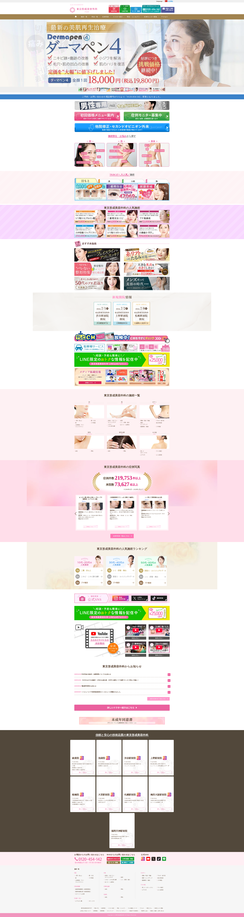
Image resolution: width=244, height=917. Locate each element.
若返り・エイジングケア (122, 577)
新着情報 (102, 910)
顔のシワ (84, 153)
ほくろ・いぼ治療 (129, 150)
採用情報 (95, 910)
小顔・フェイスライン (83, 162)
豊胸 (147, 149)
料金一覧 (95, 17)
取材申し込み (144, 910)
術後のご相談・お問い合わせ (157, 910)
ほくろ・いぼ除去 (124, 424)
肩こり (147, 145)
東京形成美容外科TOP (86, 908)
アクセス (164, 17)
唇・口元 (96, 162)
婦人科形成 (147, 162)
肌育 (121, 420)
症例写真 (105, 17)
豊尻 (158, 161)
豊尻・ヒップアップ (147, 878)
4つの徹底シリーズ (132, 908)
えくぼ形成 (85, 157)
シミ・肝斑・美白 (124, 422)
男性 (92, 451)
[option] (122, 53)
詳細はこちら (89, 526)
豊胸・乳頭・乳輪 (145, 420)
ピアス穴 (142, 454)
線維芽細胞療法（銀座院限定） (83, 889)
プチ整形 (93, 422)
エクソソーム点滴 (79, 894)
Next (169, 513)
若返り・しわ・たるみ (116, 157)
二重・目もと (100, 150)
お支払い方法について (85, 910)
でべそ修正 (159, 451)
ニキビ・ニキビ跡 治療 (90, 577)
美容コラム (149, 908)
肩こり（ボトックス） (147, 887)
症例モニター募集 (150, 17)
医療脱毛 (124, 161)
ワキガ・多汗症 (160, 420)
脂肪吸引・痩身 (146, 155)
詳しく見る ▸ (83, 772)
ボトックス (92, 901)
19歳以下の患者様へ (134, 910)
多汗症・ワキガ (159, 150)
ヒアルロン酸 (78, 901)
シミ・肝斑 (117, 147)
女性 (76, 451)
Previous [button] (80, 90)
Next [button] (163, 90)
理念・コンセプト (133, 17)
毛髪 (80, 146)
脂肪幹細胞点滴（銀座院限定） (83, 891)
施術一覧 (84, 17)
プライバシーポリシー (121, 910)
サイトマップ (110, 910)
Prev (76, 513)
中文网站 (170, 1)
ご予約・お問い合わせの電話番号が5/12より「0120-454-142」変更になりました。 (122, 97)
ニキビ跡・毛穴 (114, 151)
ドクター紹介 (118, 17)
